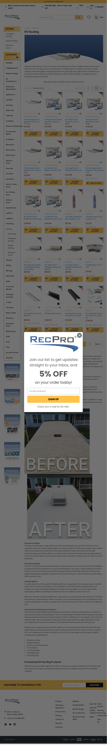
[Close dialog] (79, 335)
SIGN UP (53, 399)
